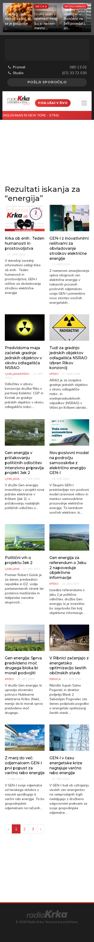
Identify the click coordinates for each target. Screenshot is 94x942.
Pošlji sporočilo (47, 82)
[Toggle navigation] (84, 103)
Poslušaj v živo (52, 103)
